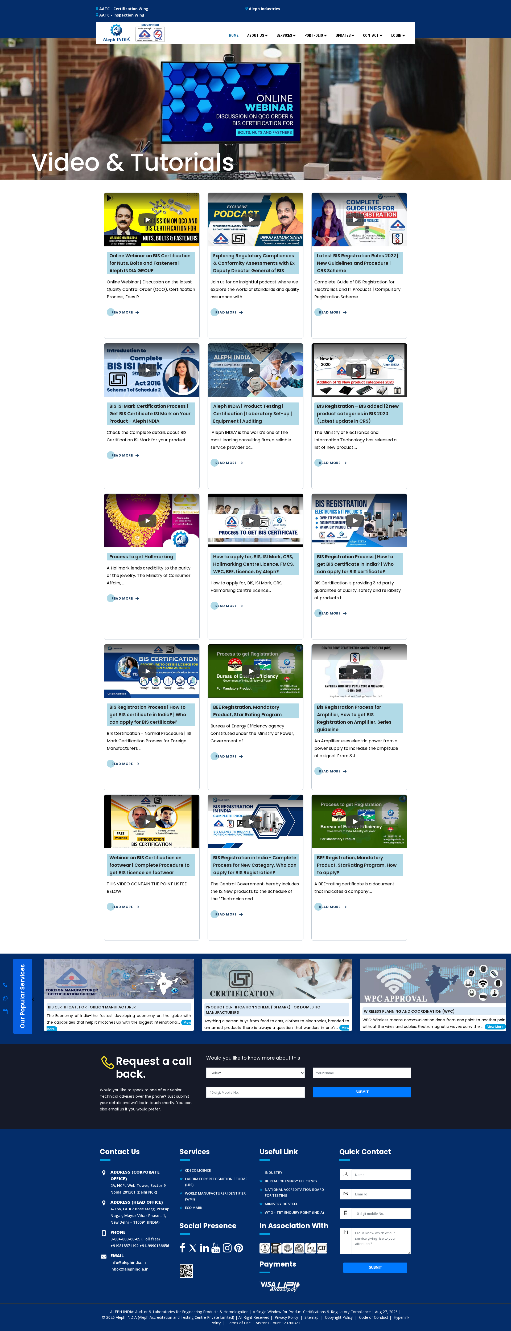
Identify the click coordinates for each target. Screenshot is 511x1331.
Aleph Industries (264, 8)
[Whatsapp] (5, 985)
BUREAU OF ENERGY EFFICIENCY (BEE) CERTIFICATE (422, 1016)
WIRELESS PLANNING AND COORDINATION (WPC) (263, 1011)
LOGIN (396, 35)
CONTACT (371, 35)
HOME (233, 35)
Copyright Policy (339, 1317)
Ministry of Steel (281, 1180)
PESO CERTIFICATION (202, 1209)
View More (349, 1026)
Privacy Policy (287, 1317)
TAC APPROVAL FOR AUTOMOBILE (213, 1192)
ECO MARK (193, 1183)
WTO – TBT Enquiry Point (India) (294, 1188)
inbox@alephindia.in (129, 1269)
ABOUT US (255, 35)
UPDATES (343, 35)
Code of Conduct (373, 1317)
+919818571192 (124, 1245)
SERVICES (284, 35)
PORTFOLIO (313, 35)
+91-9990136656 (153, 1245)
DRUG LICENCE (197, 1200)
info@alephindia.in (128, 1262)
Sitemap (312, 1317)
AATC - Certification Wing (123, 8)
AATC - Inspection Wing (121, 15)
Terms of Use (239, 1322)
